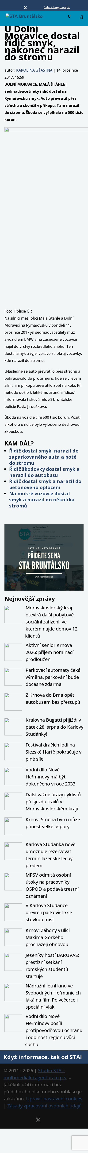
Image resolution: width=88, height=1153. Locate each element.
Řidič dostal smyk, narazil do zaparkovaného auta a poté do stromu (44, 457)
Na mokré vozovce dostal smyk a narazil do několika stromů (42, 499)
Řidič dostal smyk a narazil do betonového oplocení (45, 484)
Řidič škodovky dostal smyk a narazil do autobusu (44, 472)
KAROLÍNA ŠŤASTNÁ (34, 70)
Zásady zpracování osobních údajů (44, 1106)
